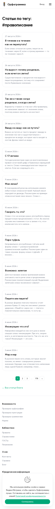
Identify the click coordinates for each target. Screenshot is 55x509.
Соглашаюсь (27, 501)
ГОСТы (5, 440)
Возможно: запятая (16, 270)
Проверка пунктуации (12, 412)
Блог (4, 464)
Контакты (6, 456)
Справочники (8, 436)
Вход (42, 4)
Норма (5, 420)
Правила (6, 432)
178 (36, 378)
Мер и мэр (11, 354)
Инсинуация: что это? (17, 326)
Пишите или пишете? (16, 298)
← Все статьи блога (12, 387)
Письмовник (7, 444)
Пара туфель (12, 239)
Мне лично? (11, 183)
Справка (6, 460)
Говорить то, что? (15, 211)
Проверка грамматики (12, 416)
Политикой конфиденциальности (30, 496)
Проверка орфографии (13, 408)
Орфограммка (16, 4)
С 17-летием (11, 155)
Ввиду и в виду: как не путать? (22, 127)
